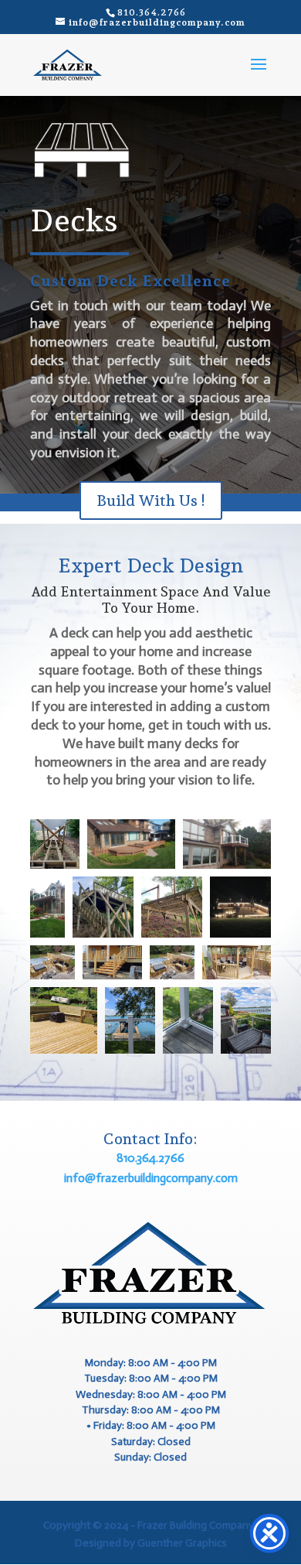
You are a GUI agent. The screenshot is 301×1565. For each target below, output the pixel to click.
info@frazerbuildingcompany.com (151, 1177)
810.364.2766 (150, 1157)
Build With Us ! (150, 500)
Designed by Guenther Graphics (151, 1543)
